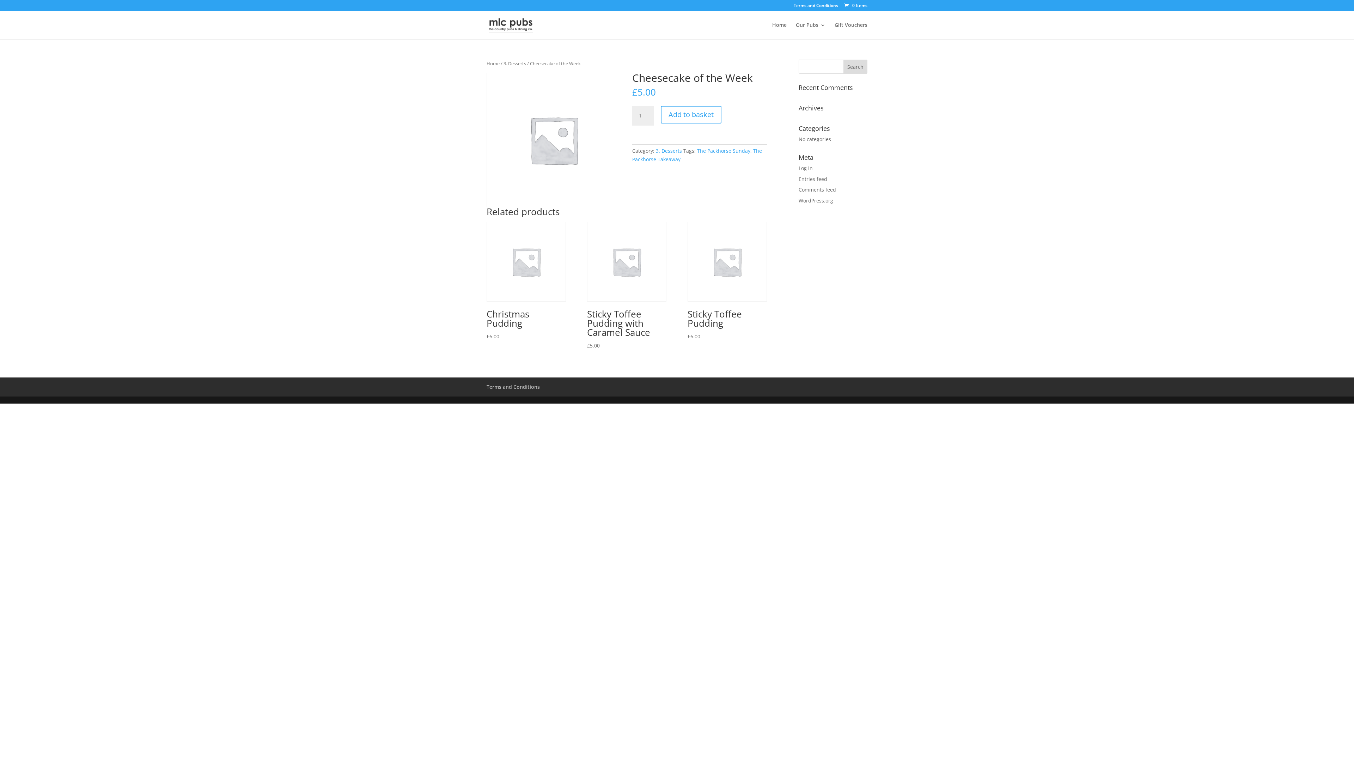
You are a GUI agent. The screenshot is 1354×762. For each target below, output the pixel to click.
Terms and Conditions (816, 6)
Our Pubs (807, 25)
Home (779, 25)
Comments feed (817, 189)
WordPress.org (816, 200)
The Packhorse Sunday (723, 150)
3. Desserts (515, 63)
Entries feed (813, 179)
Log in (806, 168)
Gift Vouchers (851, 25)
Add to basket (691, 114)
